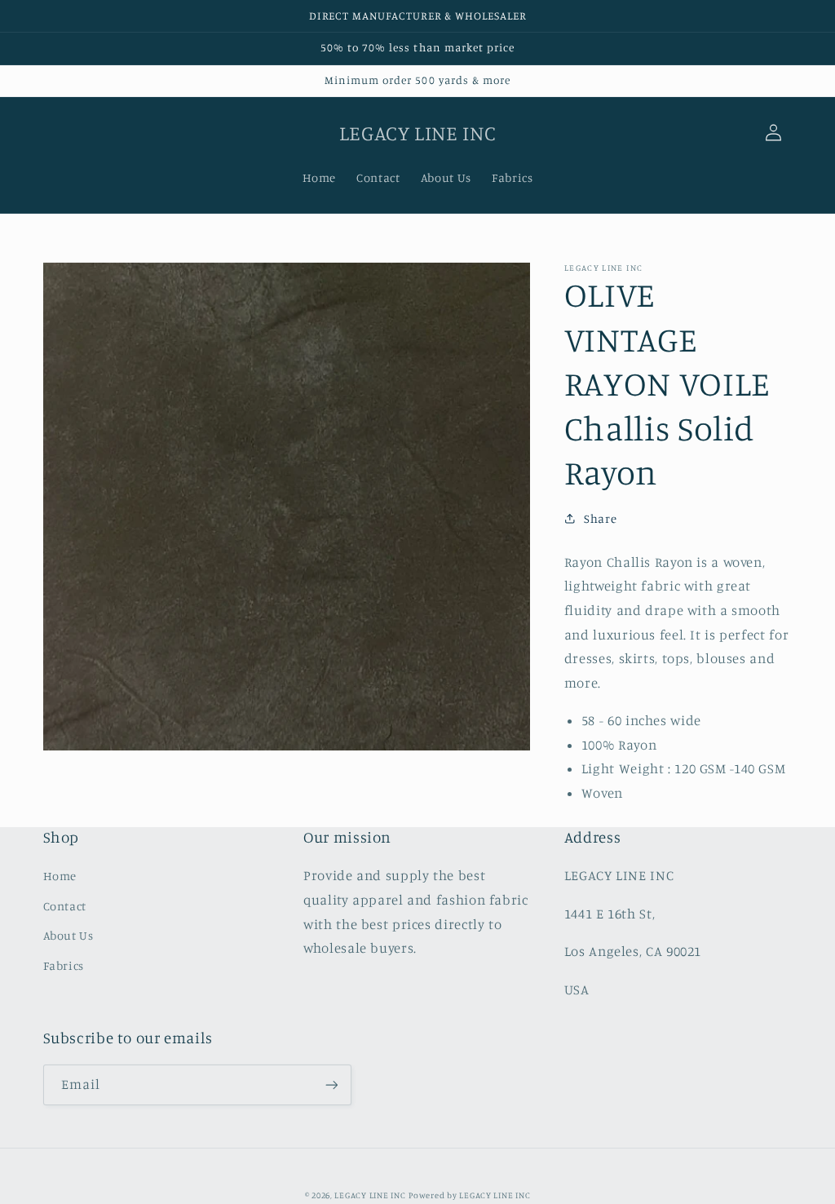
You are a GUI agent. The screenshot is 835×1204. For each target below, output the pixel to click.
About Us (68, 935)
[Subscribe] (331, 1084)
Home (60, 876)
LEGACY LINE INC (369, 1195)
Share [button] (600, 518)
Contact (64, 906)
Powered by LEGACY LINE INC (469, 1195)
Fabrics (63, 965)
